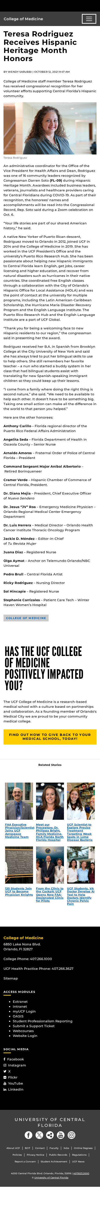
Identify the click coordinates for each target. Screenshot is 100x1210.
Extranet (20, 1002)
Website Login (25, 1036)
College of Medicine (23, 19)
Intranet (20, 1006)
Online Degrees (83, 1148)
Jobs (66, 1148)
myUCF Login (24, 1011)
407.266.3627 (62, 969)
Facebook (15, 1059)
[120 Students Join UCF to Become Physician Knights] (19, 865)
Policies (17, 1154)
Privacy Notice (35, 1154)
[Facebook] (29, 1135)
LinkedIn (15, 1089)
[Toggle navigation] (89, 19)
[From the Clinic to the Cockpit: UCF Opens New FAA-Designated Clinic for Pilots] (50, 865)
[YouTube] (61, 1135)
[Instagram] (71, 1135)
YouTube (15, 1083)
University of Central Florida (50, 1122)
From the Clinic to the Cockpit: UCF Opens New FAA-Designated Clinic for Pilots (49, 894)
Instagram (17, 1065)
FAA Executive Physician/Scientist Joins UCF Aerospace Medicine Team (19, 831)
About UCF (13, 1148)
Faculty (54, 1148)
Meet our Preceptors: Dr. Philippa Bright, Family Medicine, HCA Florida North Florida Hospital (50, 832)
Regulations (79, 1154)
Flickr (12, 1077)
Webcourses (23, 1031)
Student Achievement (54, 1161)
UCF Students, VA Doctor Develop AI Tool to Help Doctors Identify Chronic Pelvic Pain (80, 896)
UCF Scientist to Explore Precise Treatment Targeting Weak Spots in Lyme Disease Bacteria (80, 832)
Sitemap (10, 978)
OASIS (18, 1016)
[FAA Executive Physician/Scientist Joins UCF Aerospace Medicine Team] (19, 801)
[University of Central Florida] (35, 5)
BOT (27, 1148)
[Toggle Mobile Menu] (95, 5)
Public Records (58, 1154)
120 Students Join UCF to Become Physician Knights (19, 891)
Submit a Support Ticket (34, 1026)
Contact (40, 1148)
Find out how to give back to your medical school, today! (50, 737)
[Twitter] (39, 1135)
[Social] (50, 1135)
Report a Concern (25, 1161)
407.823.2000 (81, 1173)
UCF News (78, 1161)
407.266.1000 (41, 959)
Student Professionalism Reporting (43, 1021)
